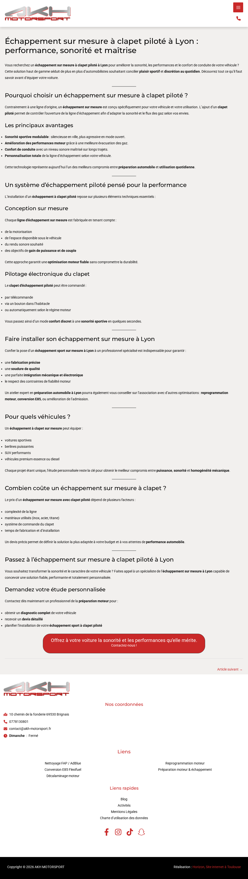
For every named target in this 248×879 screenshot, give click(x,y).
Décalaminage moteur (62, 776)
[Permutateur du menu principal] (238, 7)
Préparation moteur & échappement (185, 769)
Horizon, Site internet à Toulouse (217, 867)
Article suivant (230, 669)
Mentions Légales (124, 812)
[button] (238, 18)
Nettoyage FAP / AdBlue (63, 763)
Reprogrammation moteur (185, 763)
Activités (124, 805)
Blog (124, 799)
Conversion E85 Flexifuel (63, 769)
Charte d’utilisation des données (124, 818)
